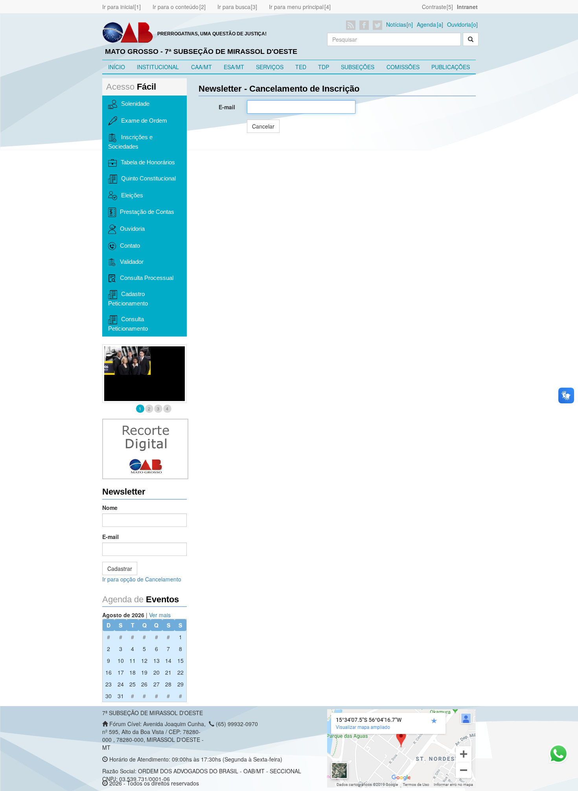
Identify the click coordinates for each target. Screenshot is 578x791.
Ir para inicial (118, 7)
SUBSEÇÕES (357, 67)
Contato (130, 245)
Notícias (396, 24)
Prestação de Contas (147, 211)
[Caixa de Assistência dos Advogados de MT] (144, 373)
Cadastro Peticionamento (128, 299)
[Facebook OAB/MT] (365, 25)
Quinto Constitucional (148, 178)
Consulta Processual (146, 277)
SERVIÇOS (269, 67)
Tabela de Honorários (148, 162)
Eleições (132, 195)
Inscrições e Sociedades (130, 142)
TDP (323, 67)
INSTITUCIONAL (158, 67)
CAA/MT (201, 67)
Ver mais (160, 615)
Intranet (467, 7)
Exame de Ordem (144, 120)
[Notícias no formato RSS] (352, 25)
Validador (132, 261)
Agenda (426, 24)
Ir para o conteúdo (176, 7)
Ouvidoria (459, 24)
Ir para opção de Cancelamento (141, 579)
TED (300, 67)
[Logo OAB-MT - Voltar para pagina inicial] (127, 32)
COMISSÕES (403, 67)
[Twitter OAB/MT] (379, 25)
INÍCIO (116, 67)
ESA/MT (234, 67)
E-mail (110, 537)
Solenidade (135, 103)
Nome (110, 507)
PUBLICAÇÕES (450, 67)
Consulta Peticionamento (128, 324)
